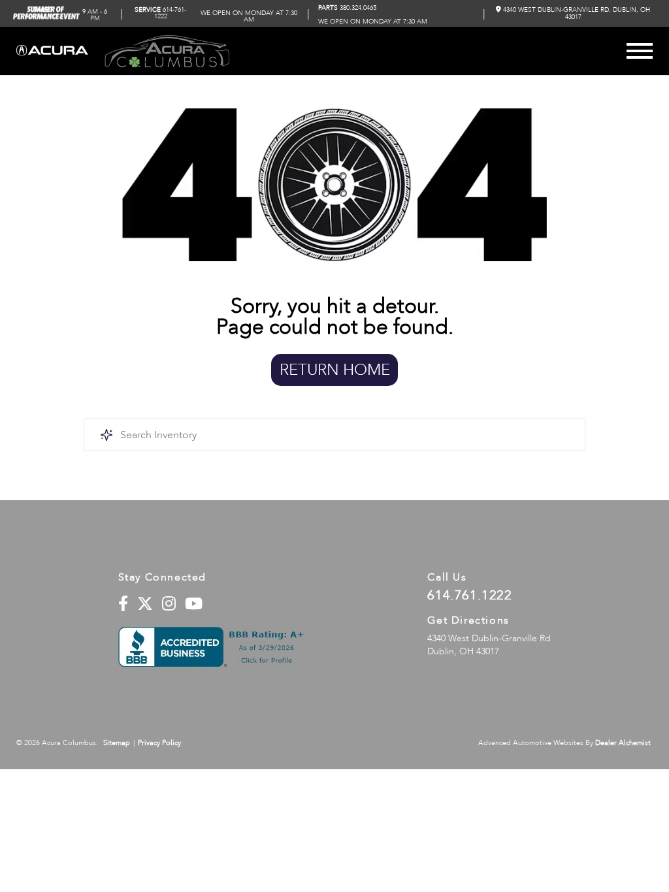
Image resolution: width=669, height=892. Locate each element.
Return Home (335, 370)
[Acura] (52, 51)
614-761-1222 (160, 13)
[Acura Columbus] (167, 51)
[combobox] (334, 435)
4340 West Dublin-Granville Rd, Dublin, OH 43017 (575, 13)
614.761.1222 (469, 595)
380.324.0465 (347, 8)
